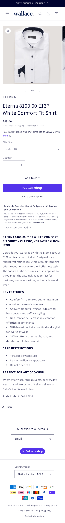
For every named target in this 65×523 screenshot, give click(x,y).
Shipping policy (43, 510)
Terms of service (25, 510)
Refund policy (33, 505)
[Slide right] (39, 90)
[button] (7, 14)
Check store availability (17, 227)
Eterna (9, 97)
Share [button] (9, 407)
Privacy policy (50, 505)
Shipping (20, 125)
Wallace (19, 505)
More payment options (32, 196)
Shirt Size (8, 142)
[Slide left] (25, 90)
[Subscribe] (50, 438)
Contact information (34, 516)
